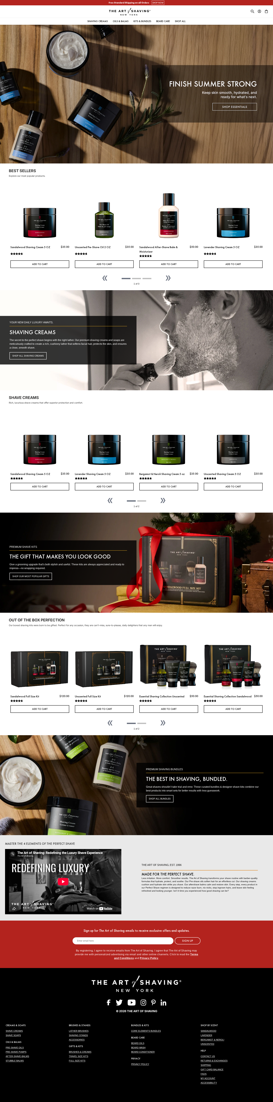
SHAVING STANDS (78, 1035)
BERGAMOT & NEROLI (212, 1039)
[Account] (259, 11)
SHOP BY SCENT (209, 1025)
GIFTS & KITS (76, 1046)
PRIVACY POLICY (140, 1064)
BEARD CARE (138, 1037)
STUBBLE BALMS (15, 1060)
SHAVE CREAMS (14, 1031)
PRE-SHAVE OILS (15, 1047)
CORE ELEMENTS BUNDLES (146, 1031)
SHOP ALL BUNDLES (160, 798)
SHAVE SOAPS (13, 1035)
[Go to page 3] (147, 278)
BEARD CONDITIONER (143, 1052)
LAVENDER (206, 1035)
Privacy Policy (149, 958)
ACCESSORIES (77, 1039)
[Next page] (168, 278)
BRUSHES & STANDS (79, 1025)
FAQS (203, 1074)
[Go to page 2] (136, 278)
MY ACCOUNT (208, 1078)
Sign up (187, 940)
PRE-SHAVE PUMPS (16, 1052)
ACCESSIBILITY (209, 1083)
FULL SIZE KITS (77, 1060)
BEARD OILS (137, 1043)
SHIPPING (206, 1065)
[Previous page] (104, 278)
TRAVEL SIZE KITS (78, 1056)
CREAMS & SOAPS (16, 1025)
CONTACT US (208, 1056)
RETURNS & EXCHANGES (214, 1060)
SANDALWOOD (208, 1031)
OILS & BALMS (13, 1042)
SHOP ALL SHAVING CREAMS (28, 355)
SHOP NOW (158, 2)
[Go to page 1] (126, 278)
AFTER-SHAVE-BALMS (17, 1056)
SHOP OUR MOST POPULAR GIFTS (30, 576)
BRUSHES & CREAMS (80, 1052)
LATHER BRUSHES (78, 1031)
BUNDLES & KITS (140, 1025)
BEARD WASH (138, 1047)
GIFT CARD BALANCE (212, 1069)
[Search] (252, 11)
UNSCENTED (207, 1044)
